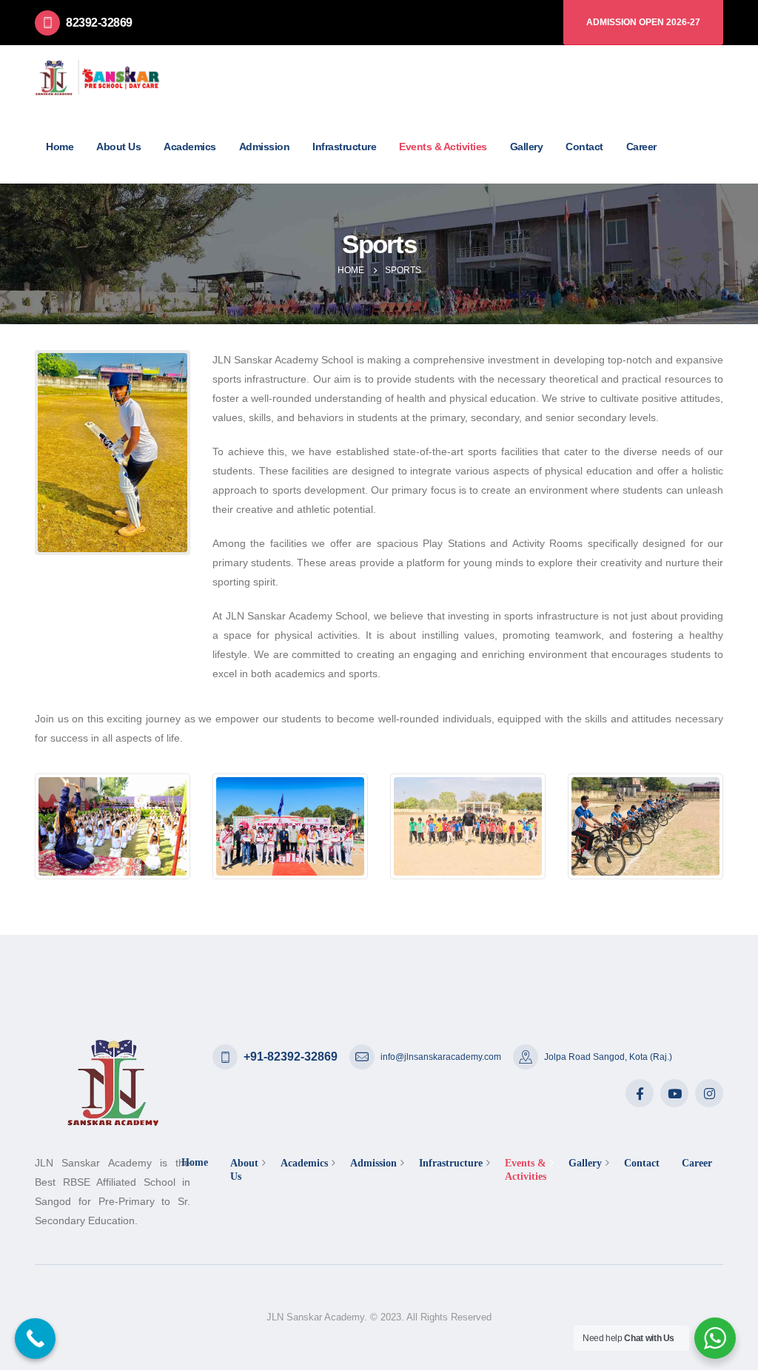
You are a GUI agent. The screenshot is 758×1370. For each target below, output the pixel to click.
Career (641, 146)
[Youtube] (674, 1093)
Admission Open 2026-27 (643, 22)
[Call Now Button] (35, 1338)
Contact (584, 146)
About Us (118, 146)
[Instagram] (709, 1093)
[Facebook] (639, 1093)
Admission (264, 146)
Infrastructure (344, 146)
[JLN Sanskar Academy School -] (98, 77)
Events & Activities (443, 146)
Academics (190, 146)
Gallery (526, 146)
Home (59, 146)
